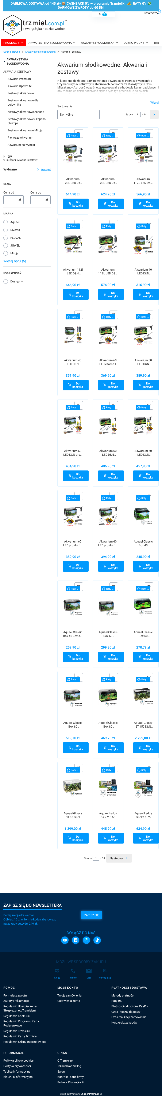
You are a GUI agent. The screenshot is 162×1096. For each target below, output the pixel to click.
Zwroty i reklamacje (16, 1000)
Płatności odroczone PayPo (129, 1006)
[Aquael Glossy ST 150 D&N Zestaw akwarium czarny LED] (143, 697)
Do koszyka (77, 203)
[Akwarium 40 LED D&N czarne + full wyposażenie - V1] (143, 244)
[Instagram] (86, 940)
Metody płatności (122, 995)
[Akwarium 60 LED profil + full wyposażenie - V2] (108, 516)
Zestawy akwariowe (21, 93)
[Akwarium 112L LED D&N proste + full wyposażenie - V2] (108, 244)
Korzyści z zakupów (124, 1022)
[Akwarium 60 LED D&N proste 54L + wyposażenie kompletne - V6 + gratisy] (143, 425)
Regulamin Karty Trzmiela (20, 1036)
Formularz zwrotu (15, 995)
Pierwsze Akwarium (20, 137)
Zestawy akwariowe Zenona (26, 111)
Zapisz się (91, 915)
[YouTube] (65, 940)
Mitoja (14, 253)
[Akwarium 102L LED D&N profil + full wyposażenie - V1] (73, 153)
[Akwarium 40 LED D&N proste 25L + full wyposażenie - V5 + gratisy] (73, 334)
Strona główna (11, 51)
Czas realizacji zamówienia (128, 1017)
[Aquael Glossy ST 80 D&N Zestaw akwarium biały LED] (73, 787)
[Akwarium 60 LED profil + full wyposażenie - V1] (73, 516)
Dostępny (16, 281)
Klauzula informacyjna (18, 1076)
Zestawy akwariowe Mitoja (25, 130)
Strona (129, 114)
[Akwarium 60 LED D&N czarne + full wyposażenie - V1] (143, 334)
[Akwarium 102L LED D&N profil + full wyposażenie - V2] (108, 153)
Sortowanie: (65, 106)
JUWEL (15, 245)
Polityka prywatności (17, 1066)
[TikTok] (97, 940)
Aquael (14, 222)
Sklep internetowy (79, 1093)
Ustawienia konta (68, 1000)
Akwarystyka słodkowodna (40, 51)
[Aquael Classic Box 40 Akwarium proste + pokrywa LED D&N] (143, 516)
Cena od (8, 192)
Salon (61, 1071)
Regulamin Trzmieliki (16, 1031)
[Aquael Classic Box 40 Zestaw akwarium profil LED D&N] (73, 606)
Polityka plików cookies (18, 1060)
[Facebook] (75, 940)
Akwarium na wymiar (21, 144)
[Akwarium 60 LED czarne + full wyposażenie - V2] (108, 334)
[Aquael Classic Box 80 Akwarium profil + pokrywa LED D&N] (73, 697)
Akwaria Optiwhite (20, 86)
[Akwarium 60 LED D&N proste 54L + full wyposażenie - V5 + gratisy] (108, 425)
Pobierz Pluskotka (69, 1082)
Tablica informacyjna (17, 1071)
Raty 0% (116, 1000)
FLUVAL (15, 237)
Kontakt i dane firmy (70, 1076)
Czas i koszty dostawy (125, 1011)
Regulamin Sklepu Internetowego (24, 1041)
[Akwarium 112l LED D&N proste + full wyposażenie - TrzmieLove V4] (73, 244)
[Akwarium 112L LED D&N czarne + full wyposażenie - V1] (143, 153)
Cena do (35, 192)
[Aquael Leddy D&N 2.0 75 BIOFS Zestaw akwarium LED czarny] (143, 787)
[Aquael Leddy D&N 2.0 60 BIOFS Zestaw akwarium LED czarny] (108, 787)
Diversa (15, 230)
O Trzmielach (65, 1060)
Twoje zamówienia (69, 995)
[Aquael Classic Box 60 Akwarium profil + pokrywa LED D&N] (108, 606)
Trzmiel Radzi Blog (69, 1066)
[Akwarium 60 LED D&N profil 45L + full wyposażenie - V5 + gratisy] (73, 425)
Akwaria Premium (19, 78)
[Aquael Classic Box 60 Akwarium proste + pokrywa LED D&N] (143, 606)
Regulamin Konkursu (17, 1016)
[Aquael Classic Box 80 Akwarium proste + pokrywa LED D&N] (108, 697)
